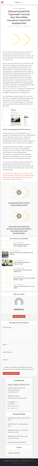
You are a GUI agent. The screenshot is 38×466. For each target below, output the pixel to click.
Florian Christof (8, 173)
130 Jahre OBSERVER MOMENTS (17, 442)
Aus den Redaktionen (19, 8)
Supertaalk (7, 179)
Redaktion (28, 26)
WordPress (32, 460)
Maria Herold (20, 175)
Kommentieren (18, 26)
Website (5, 360)
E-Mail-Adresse (8, 352)
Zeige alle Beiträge (19, 316)
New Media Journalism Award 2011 (22, 177)
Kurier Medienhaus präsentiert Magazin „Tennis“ (22, 263)
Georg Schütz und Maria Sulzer (23, 173)
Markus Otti (7, 177)
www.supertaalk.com (12, 88)
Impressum (23, 463)
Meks (20, 460)
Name (5, 344)
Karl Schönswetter (9, 175)
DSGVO (14, 463)
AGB (18, 463)
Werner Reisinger (16, 179)
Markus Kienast (29, 175)
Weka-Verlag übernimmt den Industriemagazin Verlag (22, 245)
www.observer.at (12, 408)
